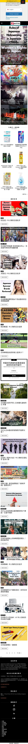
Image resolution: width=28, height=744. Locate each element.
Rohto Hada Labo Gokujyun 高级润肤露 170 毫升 (21, 167)
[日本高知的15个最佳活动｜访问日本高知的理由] (14, 578)
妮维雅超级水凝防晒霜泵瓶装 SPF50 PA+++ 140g (21, 146)
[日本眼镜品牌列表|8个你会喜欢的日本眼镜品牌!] (14, 287)
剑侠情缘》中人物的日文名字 (11, 564)
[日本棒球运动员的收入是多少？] (14, 340)
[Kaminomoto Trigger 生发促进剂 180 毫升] (7, 158)
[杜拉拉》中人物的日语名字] (14, 208)
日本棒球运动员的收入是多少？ (12, 352)
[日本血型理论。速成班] (14, 633)
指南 (2, 243)
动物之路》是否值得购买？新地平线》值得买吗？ (13, 484)
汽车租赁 (4, 722)
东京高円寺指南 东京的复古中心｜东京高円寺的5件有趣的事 (14, 247)
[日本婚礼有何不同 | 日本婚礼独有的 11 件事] (14, 391)
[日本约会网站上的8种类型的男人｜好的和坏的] (14, 526)
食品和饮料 (3, 508)
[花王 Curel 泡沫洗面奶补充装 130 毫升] (7, 137)
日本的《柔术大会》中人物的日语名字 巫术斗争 (14, 458)
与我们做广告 (3, 687)
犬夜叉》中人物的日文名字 (10, 273)
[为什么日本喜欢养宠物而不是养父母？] (14, 418)
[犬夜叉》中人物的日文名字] (14, 261)
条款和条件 (16, 743)
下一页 (18, 653)
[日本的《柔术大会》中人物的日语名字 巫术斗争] (14, 446)
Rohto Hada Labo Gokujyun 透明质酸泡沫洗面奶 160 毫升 (21, 188)
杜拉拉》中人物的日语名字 (10, 220)
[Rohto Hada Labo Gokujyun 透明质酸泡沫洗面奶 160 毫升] (21, 179)
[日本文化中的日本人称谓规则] (14, 35)
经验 (5, 243)
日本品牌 (3, 297)
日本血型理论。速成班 (9, 645)
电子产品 (3, 615)
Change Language (14, 14)
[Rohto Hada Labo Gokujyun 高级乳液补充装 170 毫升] (7, 179)
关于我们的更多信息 (5, 684)
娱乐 (3, 726)
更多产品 (24, 194)
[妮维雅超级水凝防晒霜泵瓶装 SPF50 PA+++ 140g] (21, 137)
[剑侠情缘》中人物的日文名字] (14, 553)
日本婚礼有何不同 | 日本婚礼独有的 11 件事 (14, 404)
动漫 (2, 218)
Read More (4, 251)
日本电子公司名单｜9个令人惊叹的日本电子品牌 (13, 618)
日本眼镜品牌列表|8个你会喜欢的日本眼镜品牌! (13, 300)
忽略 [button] (20, 1)
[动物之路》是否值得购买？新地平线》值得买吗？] (14, 472)
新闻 (14, 119)
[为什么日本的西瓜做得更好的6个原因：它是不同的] (14, 499)
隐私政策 (11, 743)
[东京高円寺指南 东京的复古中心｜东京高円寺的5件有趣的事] (14, 234)
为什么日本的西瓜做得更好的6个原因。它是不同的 (13, 512)
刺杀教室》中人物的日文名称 (11, 327)
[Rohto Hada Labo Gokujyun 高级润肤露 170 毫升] (21, 158)
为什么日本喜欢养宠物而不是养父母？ (13, 431)
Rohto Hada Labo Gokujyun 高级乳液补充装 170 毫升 (7, 188)
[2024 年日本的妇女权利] (14, 55)
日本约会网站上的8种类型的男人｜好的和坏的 (13, 539)
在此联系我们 (3, 698)
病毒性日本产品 (12, 1)
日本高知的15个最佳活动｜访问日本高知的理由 (14, 591)
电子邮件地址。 (14, 370)
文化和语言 (14, 41)
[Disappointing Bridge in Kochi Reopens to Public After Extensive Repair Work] (14, 115)
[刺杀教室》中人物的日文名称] (14, 315)
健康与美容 (4, 732)
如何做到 (4, 733)
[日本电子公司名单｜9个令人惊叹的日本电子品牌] (14, 605)
